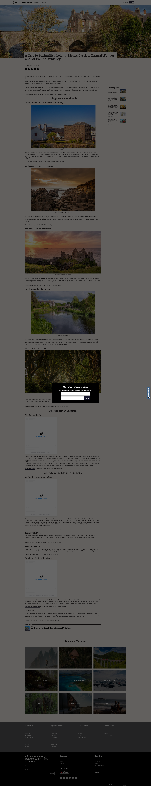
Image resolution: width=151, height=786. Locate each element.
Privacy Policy (82, 400)
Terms (77, 400)
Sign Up (87, 398)
